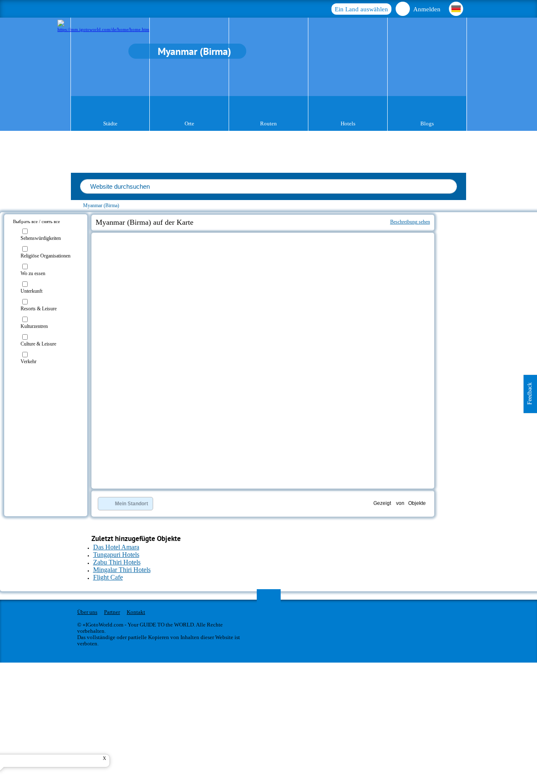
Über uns (87, 612)
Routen (268, 123)
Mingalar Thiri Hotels (122, 569)
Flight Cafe (108, 577)
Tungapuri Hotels (116, 554)
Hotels (348, 123)
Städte (110, 123)
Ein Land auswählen (361, 9)
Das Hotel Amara (116, 547)
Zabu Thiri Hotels (117, 562)
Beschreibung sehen (410, 222)
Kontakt (136, 612)
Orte (189, 123)
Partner (112, 612)
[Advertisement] (484, 262)
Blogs (427, 123)
